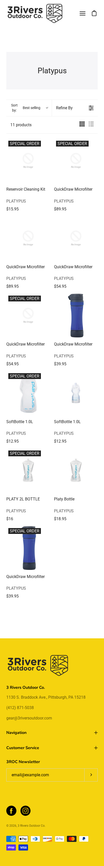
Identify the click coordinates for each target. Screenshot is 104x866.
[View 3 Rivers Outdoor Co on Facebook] (11, 811)
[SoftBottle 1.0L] (28, 393)
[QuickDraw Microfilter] (76, 161)
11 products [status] (21, 124)
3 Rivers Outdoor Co (31, 825)
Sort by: (25, 107)
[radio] (82, 124)
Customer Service (22, 748)
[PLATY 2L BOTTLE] (28, 470)
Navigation (16, 732)
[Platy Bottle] (76, 470)
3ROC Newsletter (23, 762)
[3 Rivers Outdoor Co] (35, 13)
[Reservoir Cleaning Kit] (28, 161)
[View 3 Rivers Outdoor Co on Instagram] (25, 811)
